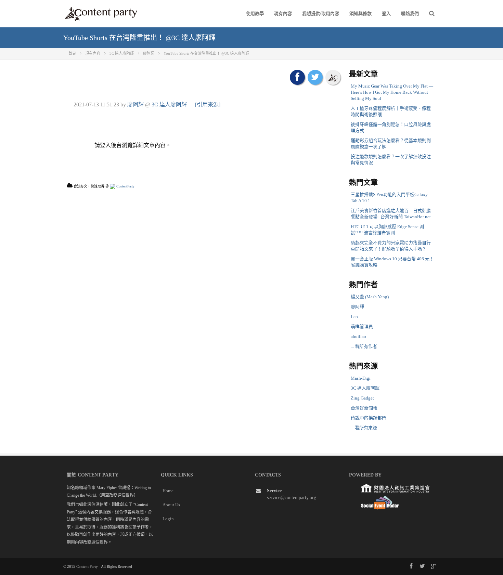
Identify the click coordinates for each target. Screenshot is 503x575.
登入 (386, 13)
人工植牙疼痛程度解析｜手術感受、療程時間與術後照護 (391, 111)
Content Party (87, 566)
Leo (354, 316)
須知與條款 (360, 13)
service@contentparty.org (291, 497)
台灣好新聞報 (364, 407)
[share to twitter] (315, 77)
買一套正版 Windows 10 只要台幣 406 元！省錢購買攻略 (392, 261)
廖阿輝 (135, 104)
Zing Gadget (362, 398)
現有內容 (283, 13)
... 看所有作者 (364, 346)
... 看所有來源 (364, 427)
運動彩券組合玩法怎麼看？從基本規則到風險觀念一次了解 (391, 143)
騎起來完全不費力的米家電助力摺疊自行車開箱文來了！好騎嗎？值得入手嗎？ (391, 245)
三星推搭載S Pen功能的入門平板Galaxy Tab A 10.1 (389, 197)
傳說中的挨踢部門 (368, 417)
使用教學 (255, 13)
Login (168, 518)
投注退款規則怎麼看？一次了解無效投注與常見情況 (391, 159)
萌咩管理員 (362, 326)
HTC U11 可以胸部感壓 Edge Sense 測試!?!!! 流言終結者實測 (387, 229)
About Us (171, 504)
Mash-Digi (361, 378)
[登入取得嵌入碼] (332, 77)
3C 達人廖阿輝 (169, 104)
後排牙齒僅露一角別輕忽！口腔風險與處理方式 (391, 127)
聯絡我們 (410, 13)
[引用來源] (207, 104)
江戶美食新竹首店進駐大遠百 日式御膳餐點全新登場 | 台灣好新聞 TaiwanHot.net (391, 213)
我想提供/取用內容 (320, 13)
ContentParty (124, 186)
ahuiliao (358, 336)
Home (168, 490)
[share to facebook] (297, 77)
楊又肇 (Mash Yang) (370, 296)
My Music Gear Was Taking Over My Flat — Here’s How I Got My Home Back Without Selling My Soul (392, 92)
